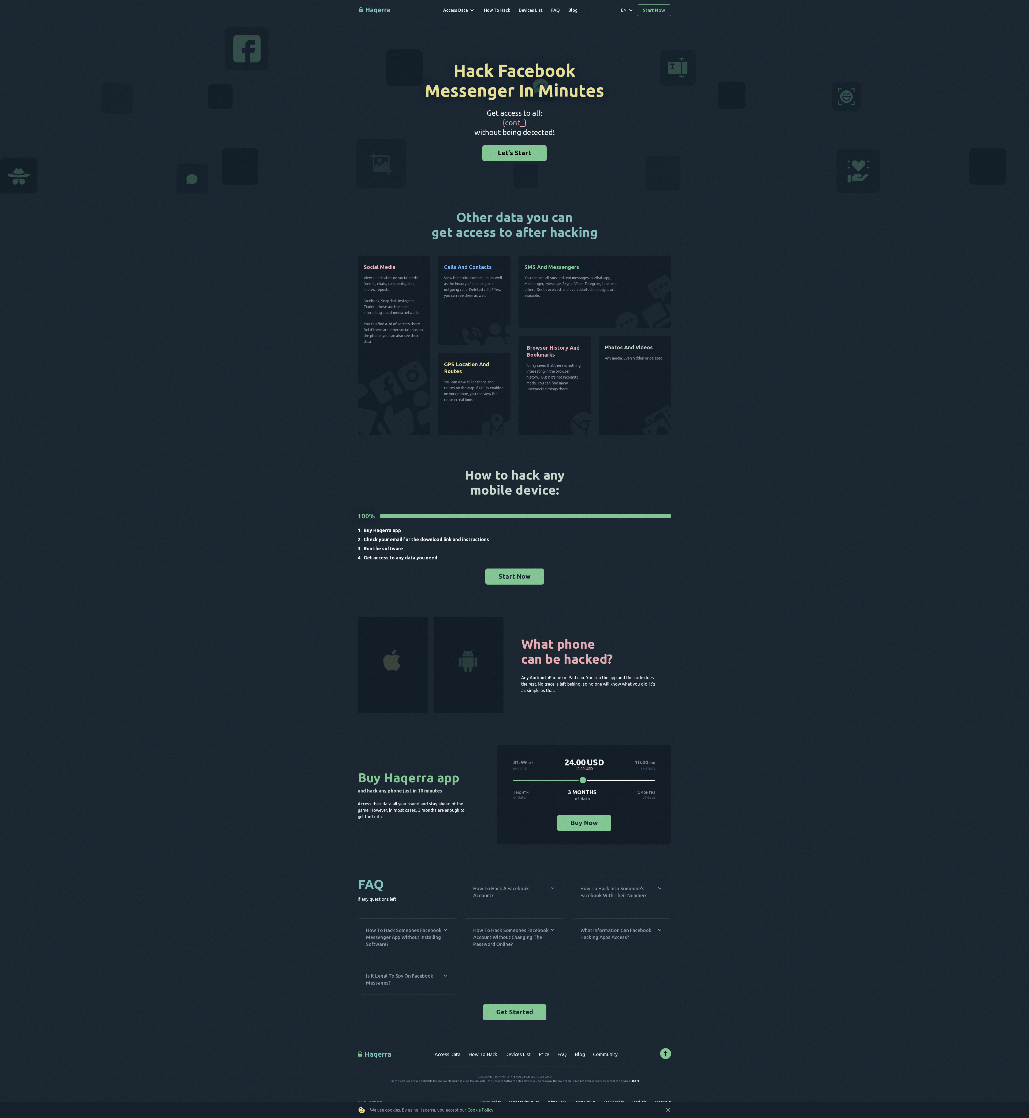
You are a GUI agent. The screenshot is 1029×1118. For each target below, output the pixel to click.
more (636, 1081)
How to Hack (482, 1054)
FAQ (562, 1054)
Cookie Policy (480, 1110)
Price (544, 1054)
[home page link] (375, 10)
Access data (447, 1054)
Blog (580, 1054)
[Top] (665, 1054)
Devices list (518, 1054)
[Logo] (375, 1054)
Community (605, 1054)
